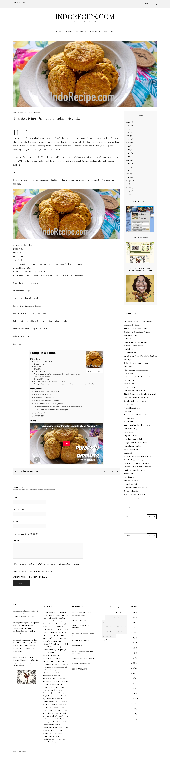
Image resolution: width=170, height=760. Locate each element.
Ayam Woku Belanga (131, 429)
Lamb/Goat (47, 687)
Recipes (30, 3)
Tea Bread (48, 730)
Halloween (47, 661)
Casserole (46, 629)
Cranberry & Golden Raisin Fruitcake (137, 332)
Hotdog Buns (128, 474)
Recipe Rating (18, 534)
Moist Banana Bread (131, 335)
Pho (46, 704)
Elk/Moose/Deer (53, 647)
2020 (128, 143)
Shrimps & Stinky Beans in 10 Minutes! (137, 467)
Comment (16, 540)
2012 (128, 170)
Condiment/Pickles (57, 632)
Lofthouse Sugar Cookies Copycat (136, 370)
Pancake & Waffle (61, 696)
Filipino (61, 650)
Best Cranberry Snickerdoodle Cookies (138, 377)
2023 (128, 132)
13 (125, 622)
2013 (128, 167)
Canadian (48, 627)
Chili (44, 632)
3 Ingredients (48, 612)
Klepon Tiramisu (129, 418)
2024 (128, 129)
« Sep (103, 640)
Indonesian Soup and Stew (52, 678)
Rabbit (48, 713)
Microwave (47, 693)
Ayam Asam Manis (108, 471)
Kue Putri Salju (129, 380)
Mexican (54, 690)
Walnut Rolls (128, 453)
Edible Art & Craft (50, 644)
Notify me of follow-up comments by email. (36, 571)
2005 (128, 194)
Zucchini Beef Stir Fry (131, 349)
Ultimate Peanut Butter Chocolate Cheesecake (140, 394)
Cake (44, 624)
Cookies (46, 635)
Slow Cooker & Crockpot (54, 719)
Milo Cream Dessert (131, 480)
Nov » (108, 640)
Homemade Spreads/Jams (54, 667)
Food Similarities (49, 653)
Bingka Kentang (129, 432)
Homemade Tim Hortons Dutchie (135, 328)
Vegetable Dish (48, 739)
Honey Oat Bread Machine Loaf (135, 415)
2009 (128, 181)
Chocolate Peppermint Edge (134, 460)
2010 (128, 177)
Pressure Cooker (60, 710)
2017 (128, 153)
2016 (128, 156)
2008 (128, 184)
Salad (65, 713)
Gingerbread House (50, 655)
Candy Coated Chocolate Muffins (135, 442)
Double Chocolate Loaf (132, 408)
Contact (16, 3)
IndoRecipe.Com (85, 16)
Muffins (59, 693)
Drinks (45, 641)
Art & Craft (47, 615)
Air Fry (60, 612)
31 (114, 636)
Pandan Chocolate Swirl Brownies (136, 342)
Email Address (19, 509)
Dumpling (56, 641)
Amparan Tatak (129, 387)
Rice (57, 713)
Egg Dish (65, 644)
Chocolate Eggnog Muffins (28, 471)
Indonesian (81, 31)
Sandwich (50, 716)
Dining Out (109, 31)
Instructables (55, 684)
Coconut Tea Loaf (130, 353)
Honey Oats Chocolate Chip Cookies (137, 425)
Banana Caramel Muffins (132, 446)
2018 (128, 149)
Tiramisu (57, 733)
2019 (128, 146)
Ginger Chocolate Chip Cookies (135, 494)
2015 (128, 160)
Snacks (45, 722)
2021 (128, 139)
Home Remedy (61, 661)
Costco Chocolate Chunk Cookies (136, 363)
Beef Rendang (128, 339)
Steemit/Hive (22, 113)
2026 (128, 122)
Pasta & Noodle (48, 701)
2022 (128, 136)
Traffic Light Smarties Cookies (134, 470)
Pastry (62, 701)
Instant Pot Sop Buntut (132, 325)
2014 (128, 163)
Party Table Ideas (53, 699)
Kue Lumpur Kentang (131, 498)
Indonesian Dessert (50, 676)
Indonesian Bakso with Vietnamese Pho (137, 456)
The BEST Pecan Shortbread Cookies (137, 463)
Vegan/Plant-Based (50, 736)
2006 (128, 191)
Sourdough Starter (50, 725)
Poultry (45, 710)
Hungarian (95, 31)
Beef (61, 618)
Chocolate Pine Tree (131, 422)
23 (110, 631)
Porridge (46, 707)
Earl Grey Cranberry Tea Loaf (134, 391)
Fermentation (48, 650)
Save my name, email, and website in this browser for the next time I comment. (47, 564)
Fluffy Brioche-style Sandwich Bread (137, 397)
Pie (53, 704)
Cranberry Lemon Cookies (133, 346)
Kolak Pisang (128, 373)
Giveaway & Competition (52, 658)
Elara (14, 752)
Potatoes (57, 707)
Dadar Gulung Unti (130, 484)
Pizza (61, 704)
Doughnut (59, 638)
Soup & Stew (57, 722)
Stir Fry (62, 727)
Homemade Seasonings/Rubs (55, 664)
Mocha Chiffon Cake (131, 449)
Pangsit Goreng (129, 477)
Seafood (62, 716)
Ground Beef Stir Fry (131, 491)
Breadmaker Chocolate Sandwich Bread (138, 321)
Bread (15, 113)
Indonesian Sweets (50, 681)
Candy (58, 627)
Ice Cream (63, 670)
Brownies (56, 621)
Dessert (57, 635)
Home (24, 3)
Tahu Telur (127, 411)
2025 (128, 125)
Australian (60, 615)
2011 (128, 174)
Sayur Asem (128, 366)
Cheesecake (59, 629)
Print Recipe (95, 371)
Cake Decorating (58, 624)
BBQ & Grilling (48, 618)
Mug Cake (46, 696)
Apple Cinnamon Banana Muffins (135, 487)
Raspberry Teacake (131, 436)
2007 (128, 187)
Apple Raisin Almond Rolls (133, 439)
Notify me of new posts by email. (31, 577)
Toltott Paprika (129, 384)
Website (16, 521)
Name (15, 497)
